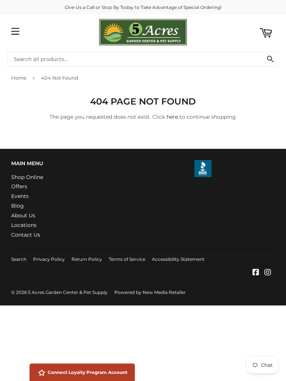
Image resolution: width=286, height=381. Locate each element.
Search (18, 259)
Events (20, 196)
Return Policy (87, 259)
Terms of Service (127, 259)
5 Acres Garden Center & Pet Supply (68, 292)
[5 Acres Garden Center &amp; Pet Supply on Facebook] (255, 273)
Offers (19, 186)
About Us (23, 215)
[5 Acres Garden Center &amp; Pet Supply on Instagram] (267, 273)
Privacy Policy (49, 259)
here (172, 116)
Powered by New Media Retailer (150, 292)
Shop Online (27, 177)
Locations (23, 225)
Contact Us (25, 234)
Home (18, 78)
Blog (17, 205)
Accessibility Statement (178, 259)
